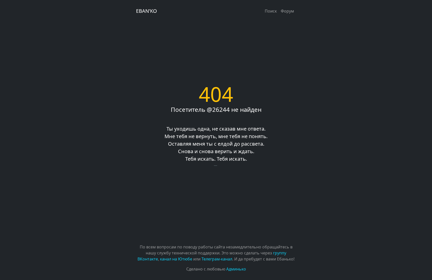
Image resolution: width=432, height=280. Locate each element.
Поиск (271, 11)
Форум (287, 11)
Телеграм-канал (217, 259)
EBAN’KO (146, 11)
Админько (236, 269)
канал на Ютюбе (176, 259)
